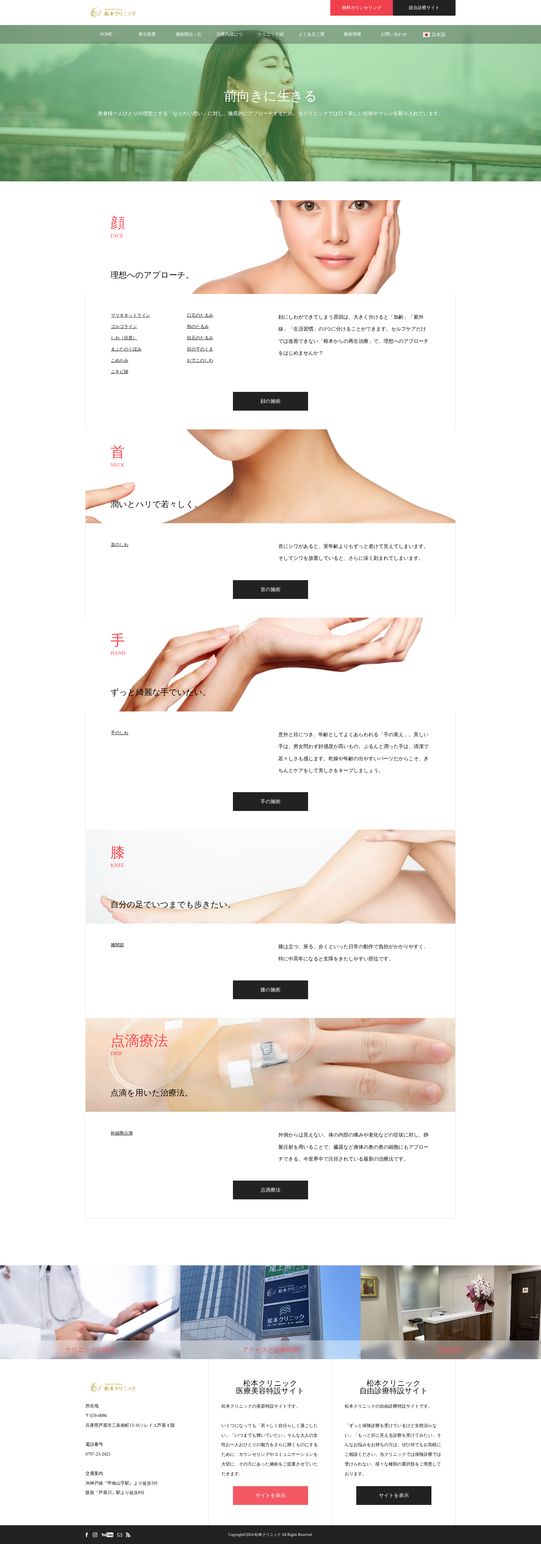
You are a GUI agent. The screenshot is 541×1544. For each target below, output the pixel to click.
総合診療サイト (424, 7)
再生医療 (147, 34)
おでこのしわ (200, 360)
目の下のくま (200, 349)
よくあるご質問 (311, 38)
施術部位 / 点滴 (188, 38)
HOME (106, 34)
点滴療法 (270, 1189)
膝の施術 (270, 989)
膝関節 (117, 945)
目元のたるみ (200, 338)
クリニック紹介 (270, 38)
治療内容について (229, 38)
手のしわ (119, 733)
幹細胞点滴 (122, 1133)
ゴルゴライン (124, 326)
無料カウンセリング (361, 7)
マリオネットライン (130, 315)
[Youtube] (107, 1534)
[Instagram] (95, 1534)
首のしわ (119, 544)
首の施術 (270, 589)
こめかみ (119, 360)
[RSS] (128, 1534)
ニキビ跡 (119, 371)
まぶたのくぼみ (126, 349)
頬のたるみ (198, 326)
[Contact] (119, 1534)
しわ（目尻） (124, 338)
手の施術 (270, 801)
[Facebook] (86, 1534)
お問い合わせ (394, 34)
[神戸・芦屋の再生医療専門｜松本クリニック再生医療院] (112, 12)
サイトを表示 (270, 1495)
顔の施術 (270, 401)
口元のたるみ (200, 315)
